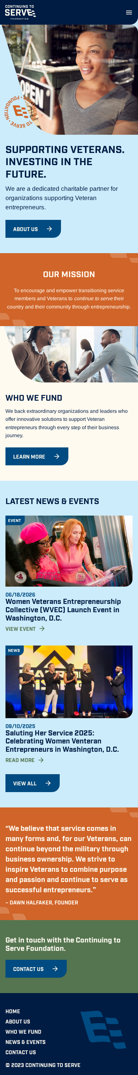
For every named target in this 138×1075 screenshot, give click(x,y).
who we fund (23, 1031)
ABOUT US (17, 1021)
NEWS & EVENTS (25, 1041)
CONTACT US (20, 1052)
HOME (12, 1011)
